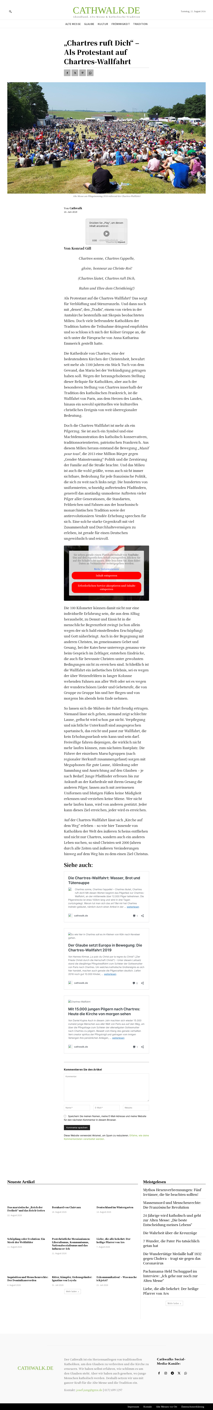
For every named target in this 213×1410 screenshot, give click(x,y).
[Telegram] (172, 1373)
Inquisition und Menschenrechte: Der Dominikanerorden (27, 1278)
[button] (10, 11)
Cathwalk (76, 208)
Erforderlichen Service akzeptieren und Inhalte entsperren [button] (106, 587)
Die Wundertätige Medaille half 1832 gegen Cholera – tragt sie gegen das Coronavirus (172, 1258)
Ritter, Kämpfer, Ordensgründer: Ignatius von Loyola (72, 1278)
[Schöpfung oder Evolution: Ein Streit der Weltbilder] (28, 1227)
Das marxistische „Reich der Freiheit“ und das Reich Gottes (26, 1209)
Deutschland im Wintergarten (115, 1207)
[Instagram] (165, 1373)
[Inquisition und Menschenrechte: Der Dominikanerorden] (28, 1265)
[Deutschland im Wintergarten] (117, 1195)
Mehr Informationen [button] (106, 569)
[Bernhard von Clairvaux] (72, 1195)
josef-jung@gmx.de (89, 1390)
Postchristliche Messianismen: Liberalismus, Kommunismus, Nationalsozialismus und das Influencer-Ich (71, 1243)
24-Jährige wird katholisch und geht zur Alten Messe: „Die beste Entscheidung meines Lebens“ (172, 1220)
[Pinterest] (82, 72)
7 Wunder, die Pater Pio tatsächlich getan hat (171, 1243)
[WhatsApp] (90, 72)
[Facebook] (67, 72)
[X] (75, 72)
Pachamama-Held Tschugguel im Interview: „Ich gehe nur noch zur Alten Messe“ (170, 1276)
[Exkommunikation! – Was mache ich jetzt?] (117, 1265)
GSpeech (121, 242)
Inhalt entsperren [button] (106, 575)
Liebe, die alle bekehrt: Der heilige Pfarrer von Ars (113, 1240)
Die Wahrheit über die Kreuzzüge (170, 1232)
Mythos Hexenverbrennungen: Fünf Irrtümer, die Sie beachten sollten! (172, 1192)
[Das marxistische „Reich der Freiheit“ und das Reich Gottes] (28, 1195)
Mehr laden (71, 1291)
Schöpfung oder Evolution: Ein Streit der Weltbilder (26, 1240)
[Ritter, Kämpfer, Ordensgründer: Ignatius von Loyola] (72, 1265)
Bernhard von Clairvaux (66, 1207)
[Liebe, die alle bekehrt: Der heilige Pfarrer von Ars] (117, 1227)
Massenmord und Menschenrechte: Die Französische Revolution (172, 1205)
